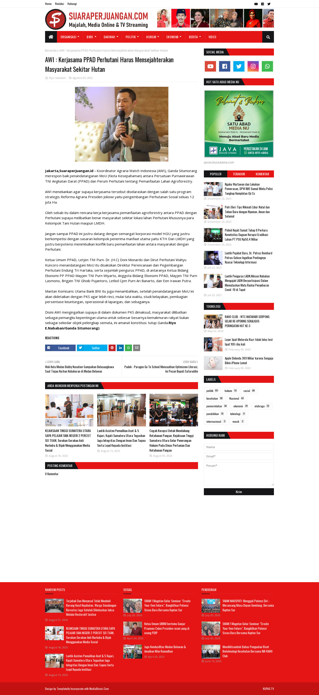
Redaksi (59, 4)
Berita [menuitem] (193, 36)
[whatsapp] (267, 66)
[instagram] (253, 66)
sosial (249, 391)
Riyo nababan (57, 78)
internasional (215, 421)
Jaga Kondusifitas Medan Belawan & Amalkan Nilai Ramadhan (165, 649)
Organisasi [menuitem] (68, 36)
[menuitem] (51, 37)
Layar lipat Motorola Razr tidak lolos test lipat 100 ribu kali (249, 341)
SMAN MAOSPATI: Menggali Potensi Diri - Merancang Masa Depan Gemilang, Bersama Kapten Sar (248, 605)
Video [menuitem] (212, 36)
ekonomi (241, 406)
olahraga (262, 406)
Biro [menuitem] (90, 36)
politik (212, 391)
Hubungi (72, 4)
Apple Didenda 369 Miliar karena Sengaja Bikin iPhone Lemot (249, 360)
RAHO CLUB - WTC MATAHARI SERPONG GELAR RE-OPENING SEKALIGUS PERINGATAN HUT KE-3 (247, 321)
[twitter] (269, 4)
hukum (231, 391)
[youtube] (256, 4)
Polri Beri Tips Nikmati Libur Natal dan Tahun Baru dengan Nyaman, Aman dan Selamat (247, 211)
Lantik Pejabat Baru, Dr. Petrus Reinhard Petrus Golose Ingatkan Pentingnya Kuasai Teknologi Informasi (248, 257)
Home (48, 4)
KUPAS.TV (268, 689)
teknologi (237, 414)
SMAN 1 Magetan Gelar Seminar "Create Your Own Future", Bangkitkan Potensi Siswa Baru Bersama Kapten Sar (167, 605)
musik (238, 421)
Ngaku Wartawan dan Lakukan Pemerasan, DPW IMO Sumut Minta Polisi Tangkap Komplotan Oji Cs (249, 189)
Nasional (236, 398)
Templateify (63, 689)
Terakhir (239, 173)
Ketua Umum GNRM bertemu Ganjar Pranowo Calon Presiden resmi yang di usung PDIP (166, 628)
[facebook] (262, 4)
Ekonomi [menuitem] (172, 36)
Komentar (262, 173)
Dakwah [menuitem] (109, 36)
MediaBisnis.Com (99, 689)
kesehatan (214, 398)
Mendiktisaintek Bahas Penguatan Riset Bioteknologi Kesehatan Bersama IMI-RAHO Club (248, 651)
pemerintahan (216, 406)
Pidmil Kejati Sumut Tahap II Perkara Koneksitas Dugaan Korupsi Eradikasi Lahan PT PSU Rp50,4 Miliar (246, 235)
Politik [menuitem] (131, 36)
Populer (215, 173)
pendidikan (214, 414)
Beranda (51, 50)
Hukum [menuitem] (151, 36)
